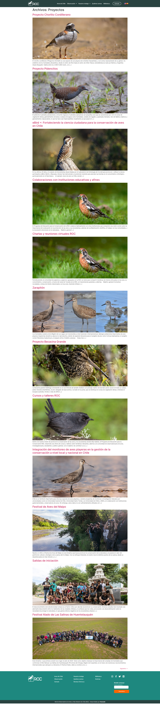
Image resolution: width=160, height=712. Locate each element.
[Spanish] (127, 4)
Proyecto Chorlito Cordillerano (51, 14)
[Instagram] (112, 676)
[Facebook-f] (116, 676)
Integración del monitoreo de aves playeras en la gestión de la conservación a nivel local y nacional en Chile (71, 451)
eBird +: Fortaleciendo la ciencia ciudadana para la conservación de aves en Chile (78, 124)
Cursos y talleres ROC (46, 395)
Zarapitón (38, 287)
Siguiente (124, 668)
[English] (125, 4)
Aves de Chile (61, 4)
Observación (71, 4)
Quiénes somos (97, 4)
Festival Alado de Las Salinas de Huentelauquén (62, 614)
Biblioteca (107, 4)
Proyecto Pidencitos (45, 68)
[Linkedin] (123, 676)
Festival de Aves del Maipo (49, 506)
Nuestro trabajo (83, 4)
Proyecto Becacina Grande (49, 341)
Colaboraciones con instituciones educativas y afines (66, 179)
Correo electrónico (119, 684)
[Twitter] (120, 676)
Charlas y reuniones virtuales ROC (54, 233)
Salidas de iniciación (45, 560)
